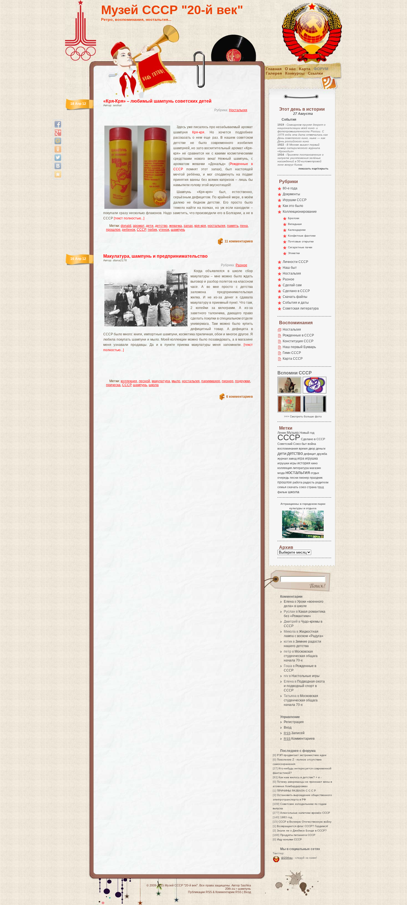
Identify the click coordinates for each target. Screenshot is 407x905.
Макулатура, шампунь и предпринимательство (155, 256)
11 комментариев (239, 241)
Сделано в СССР (296, 291)
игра (300, 458)
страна (311, 487)
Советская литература (301, 308)
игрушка (311, 458)
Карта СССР (293, 359)
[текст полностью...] (129, 218)
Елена (289, 602)
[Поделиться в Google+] (58, 132)
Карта (304, 69)
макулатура (161, 381)
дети (149, 226)
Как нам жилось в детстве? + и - (300, 777)
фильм (282, 492)
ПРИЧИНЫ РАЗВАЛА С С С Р (296, 790)
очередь (283, 477)
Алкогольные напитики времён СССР (305, 812)
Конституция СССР (298, 341)
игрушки (283, 463)
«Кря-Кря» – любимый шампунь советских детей (157, 101)
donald (126, 226)
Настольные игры (306, 676)
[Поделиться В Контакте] (58, 166)
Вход (288, 727)
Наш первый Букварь (299, 347)
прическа (113, 385)
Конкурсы (295, 73)
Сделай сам (292, 285)
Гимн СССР (292, 353)
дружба (322, 453)
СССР (141, 230)
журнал (282, 458)
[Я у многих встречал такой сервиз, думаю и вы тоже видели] (289, 393)
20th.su (230, 888)
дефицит (310, 453)
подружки (242, 381)
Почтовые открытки (301, 241)
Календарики (297, 229)
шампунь (178, 230)
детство (161, 226)
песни (294, 477)
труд (320, 487)
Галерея (274, 73)
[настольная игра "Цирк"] (289, 412)
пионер (227, 381)
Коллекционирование (300, 212)
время (303, 448)
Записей (294, 733)
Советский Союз (289, 443)
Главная (274, 69)
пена (244, 226)
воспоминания (287, 448)
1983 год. (286, 817)
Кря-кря (198, 132)
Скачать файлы (295, 297)
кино (314, 463)
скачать (292, 487)
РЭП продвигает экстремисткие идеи (301, 755)
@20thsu (287, 857)
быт (304, 443)
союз (302, 487)
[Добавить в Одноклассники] (58, 149)
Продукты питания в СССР (297, 834)
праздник (316, 477)
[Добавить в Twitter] (58, 157)
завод (292, 458)
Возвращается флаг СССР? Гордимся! (302, 826)
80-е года (290, 188)
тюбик (152, 230)
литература (301, 468)
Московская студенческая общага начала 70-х (301, 656)
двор (311, 448)
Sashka (246, 885)
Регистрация (294, 722)
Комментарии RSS (228, 892)
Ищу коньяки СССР (289, 839)
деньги (320, 448)
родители (321, 482)
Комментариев (299, 739)
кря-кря (200, 226)
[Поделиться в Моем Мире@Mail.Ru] (58, 141)
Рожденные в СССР (298, 335)
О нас (290, 69)
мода (281, 473)
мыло (176, 381)
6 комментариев (239, 397)
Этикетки (294, 253)
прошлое (113, 230)
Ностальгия (238, 110)
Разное (241, 265)
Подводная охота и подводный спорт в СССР (304, 686)
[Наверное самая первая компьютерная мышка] (315, 412)
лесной (144, 381)
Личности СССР (295, 262)
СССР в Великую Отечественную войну (305, 821)
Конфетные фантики (302, 235)
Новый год (307, 432)
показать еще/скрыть (313, 168)
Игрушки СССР (294, 200)
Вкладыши (295, 223)
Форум (321, 69)
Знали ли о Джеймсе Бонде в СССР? (302, 830)
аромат (138, 226)
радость (309, 482)
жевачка (175, 226)
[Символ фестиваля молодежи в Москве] (315, 393)
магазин (315, 468)
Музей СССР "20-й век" (172, 10)
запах (188, 226)
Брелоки (293, 218)
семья (281, 487)
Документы (291, 194)
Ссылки (315, 73)
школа (154, 385)
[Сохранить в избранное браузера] (58, 174)
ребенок (128, 230)
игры (293, 463)
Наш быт (290, 268)
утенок (164, 230)
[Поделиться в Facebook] (58, 124)
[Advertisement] (171, 121)
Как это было (293, 206)
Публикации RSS (200, 892)
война (312, 443)
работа (297, 482)
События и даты (296, 303)
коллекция (129, 381)
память (232, 226)
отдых (315, 473)
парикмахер (210, 381)
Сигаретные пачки (300, 247)
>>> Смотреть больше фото (303, 416)
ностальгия (216, 226)
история (303, 463)
